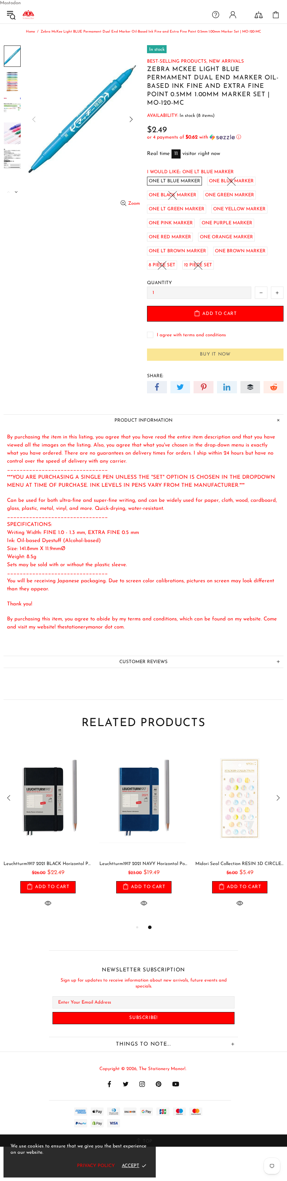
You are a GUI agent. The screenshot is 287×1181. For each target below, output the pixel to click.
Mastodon (10, 3)
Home (30, 32)
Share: (155, 376)
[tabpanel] (48, 832)
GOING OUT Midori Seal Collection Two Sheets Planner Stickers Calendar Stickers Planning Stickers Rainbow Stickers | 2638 (143, 864)
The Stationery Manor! (28, 14)
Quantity (159, 283)
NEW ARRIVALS (226, 61)
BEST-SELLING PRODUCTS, (177, 61)
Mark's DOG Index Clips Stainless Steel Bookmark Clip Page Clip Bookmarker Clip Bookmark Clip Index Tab (48, 864)
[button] (215, 137)
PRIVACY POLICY (96, 1166)
